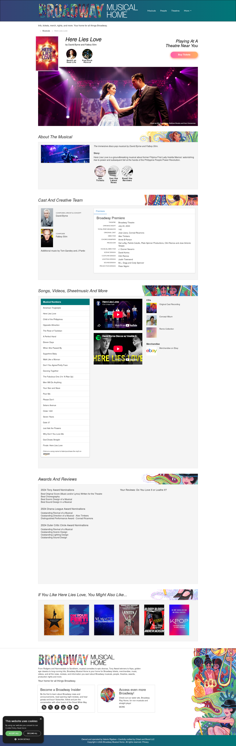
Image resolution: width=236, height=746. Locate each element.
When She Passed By (52, 348)
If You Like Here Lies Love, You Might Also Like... (82, 594)
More (122, 706)
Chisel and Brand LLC (145, 739)
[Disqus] (157, 526)
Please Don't (48, 399)
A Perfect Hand (49, 336)
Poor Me (46, 393)
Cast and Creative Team (60, 200)
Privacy (145, 742)
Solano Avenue (49, 405)
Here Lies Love (49, 313)
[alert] (4, 741)
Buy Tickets (184, 54)
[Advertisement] (166, 28)
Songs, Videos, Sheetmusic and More (72, 290)
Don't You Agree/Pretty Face (55, 365)
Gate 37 (46, 422)
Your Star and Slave (51, 388)
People (163, 10)
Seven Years (48, 416)
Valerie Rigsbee (109, 739)
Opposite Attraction (51, 325)
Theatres (175, 10)
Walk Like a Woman (51, 359)
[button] (195, 9)
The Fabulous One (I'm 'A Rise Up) (58, 376)
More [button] (187, 10)
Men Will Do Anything (52, 382)
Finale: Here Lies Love (53, 445)
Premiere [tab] (100, 211)
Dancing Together (50, 370)
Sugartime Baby (50, 353)
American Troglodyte (52, 307)
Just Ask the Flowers (52, 428)
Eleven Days (48, 342)
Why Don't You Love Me (53, 434)
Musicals (151, 10)
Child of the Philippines (53, 319)
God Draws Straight (51, 439)
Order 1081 (48, 411)
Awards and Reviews (57, 479)
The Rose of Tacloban (52, 330)
